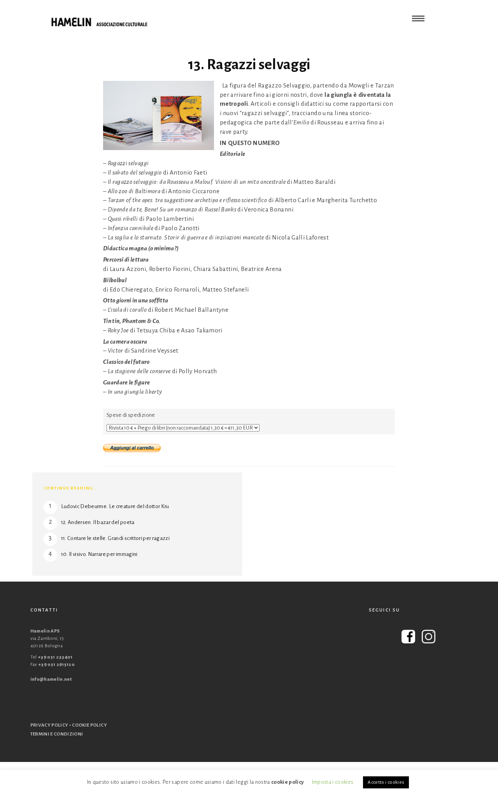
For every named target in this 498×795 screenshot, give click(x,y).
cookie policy (287, 782)
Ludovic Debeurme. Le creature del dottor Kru (115, 506)
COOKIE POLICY (89, 725)
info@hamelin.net (51, 679)
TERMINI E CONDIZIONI (56, 734)
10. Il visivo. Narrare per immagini (99, 554)
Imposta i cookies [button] (333, 782)
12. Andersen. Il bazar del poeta (98, 522)
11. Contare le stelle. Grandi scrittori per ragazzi (115, 538)
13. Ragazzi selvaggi (249, 64)
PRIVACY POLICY (49, 725)
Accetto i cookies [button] (386, 782)
